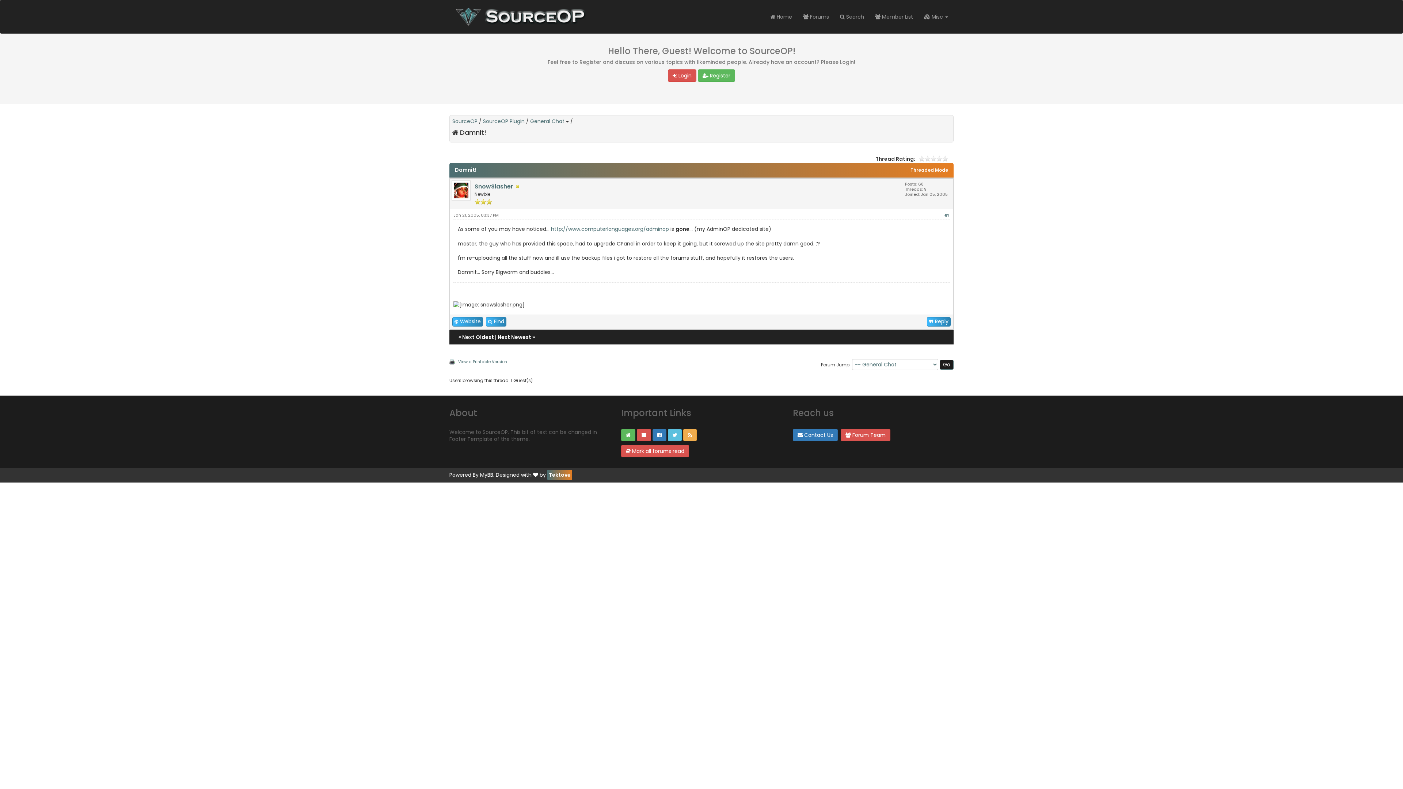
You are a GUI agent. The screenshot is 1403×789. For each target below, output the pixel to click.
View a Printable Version (482, 362)
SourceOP (465, 121)
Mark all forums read (657, 451)
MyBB (486, 475)
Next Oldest (478, 337)
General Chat (547, 121)
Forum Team (868, 435)
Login (684, 75)
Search (854, 16)
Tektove (560, 475)
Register (719, 75)
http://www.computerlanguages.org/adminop (610, 229)
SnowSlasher (494, 186)
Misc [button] (937, 16)
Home (783, 16)
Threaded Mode (929, 170)
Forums (819, 16)
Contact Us (818, 435)
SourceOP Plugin (504, 121)
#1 (947, 215)
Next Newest (514, 337)
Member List (897, 16)
